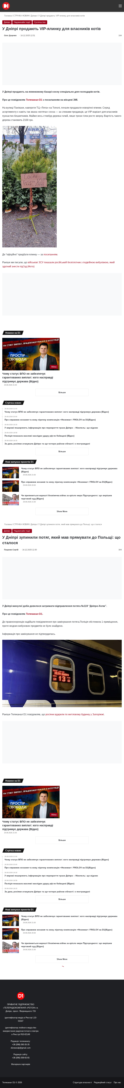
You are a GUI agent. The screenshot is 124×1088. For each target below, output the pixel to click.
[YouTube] (22, 1070)
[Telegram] (30, 1070)
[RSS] (11, 1070)
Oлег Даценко (10, 35)
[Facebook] (15, 1070)
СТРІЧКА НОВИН (21, 16)
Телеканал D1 (34, 100)
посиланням (50, 254)
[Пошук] (114, 7)
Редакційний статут (103, 1082)
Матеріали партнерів (20, 1064)
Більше (62, 392)
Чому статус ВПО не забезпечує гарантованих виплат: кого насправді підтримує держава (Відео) (27, 377)
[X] (19, 1070)
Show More (62, 511)
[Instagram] (26, 1070)
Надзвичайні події (22, 22)
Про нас (117, 1082)
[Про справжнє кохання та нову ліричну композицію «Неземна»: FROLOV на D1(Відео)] (10, 486)
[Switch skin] (109, 7)
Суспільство (40, 22)
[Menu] (120, 7)
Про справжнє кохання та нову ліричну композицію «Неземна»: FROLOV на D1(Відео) (66, 482)
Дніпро (34, 16)
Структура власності (82, 1082)
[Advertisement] (62, 64)
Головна (8, 16)
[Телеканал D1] (6, 6)
